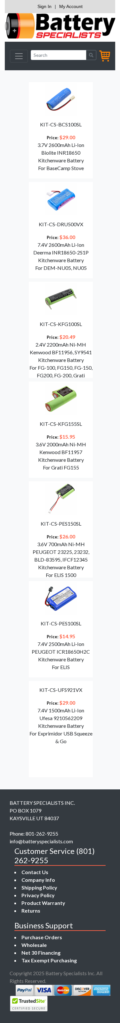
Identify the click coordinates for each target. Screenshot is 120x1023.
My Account (71, 6)
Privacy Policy (38, 895)
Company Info (38, 880)
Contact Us (34, 872)
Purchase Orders (41, 937)
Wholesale (34, 945)
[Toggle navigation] (19, 56)
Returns (30, 910)
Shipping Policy (39, 887)
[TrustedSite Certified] (29, 1003)
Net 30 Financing (40, 953)
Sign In (44, 6)
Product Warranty (43, 903)
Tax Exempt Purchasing (49, 960)
